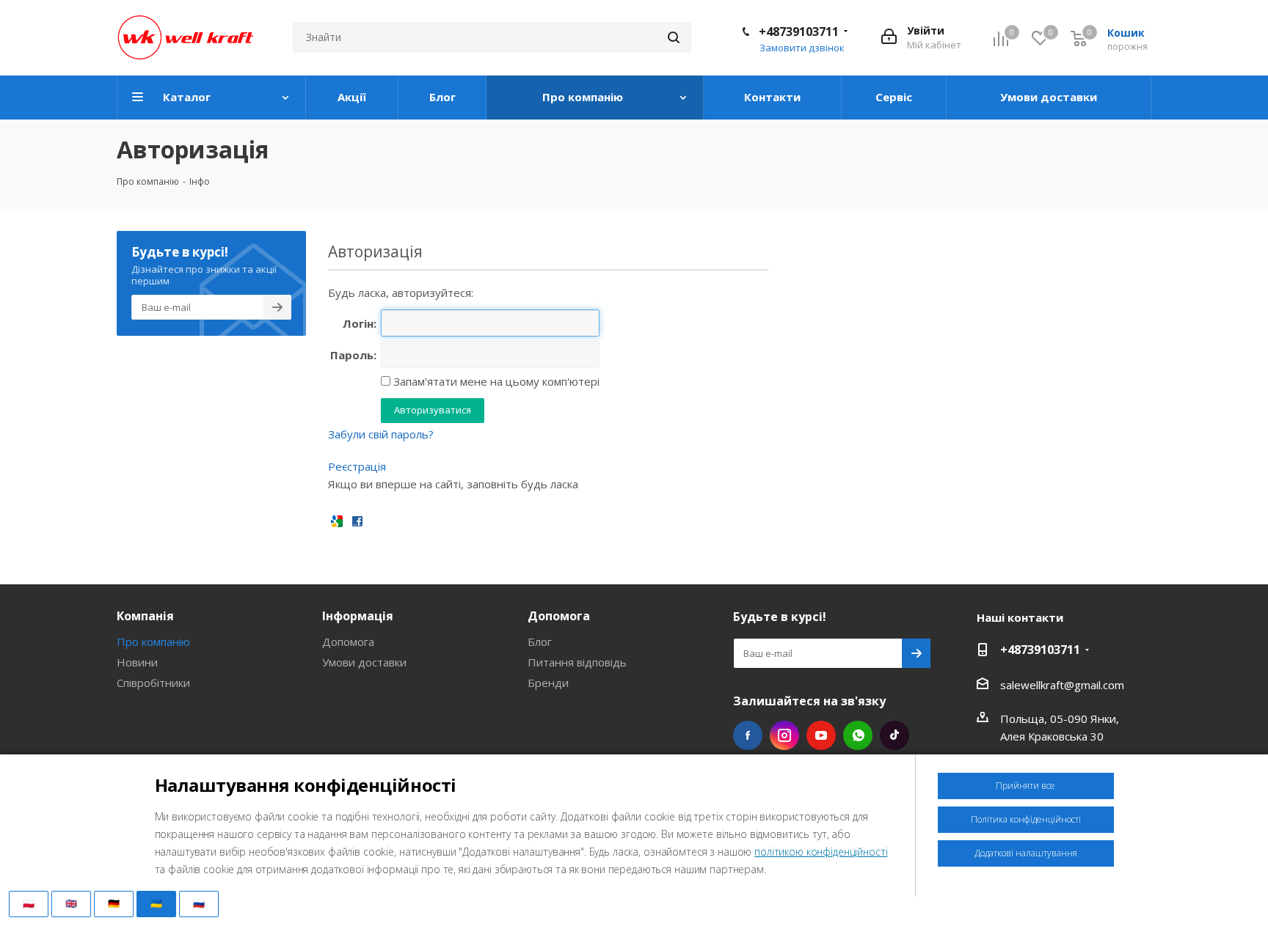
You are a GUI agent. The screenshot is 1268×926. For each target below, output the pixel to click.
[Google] (337, 520)
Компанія (145, 616)
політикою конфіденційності (820, 852)
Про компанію (153, 641)
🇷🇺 (199, 903)
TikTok (894, 735)
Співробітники (153, 682)
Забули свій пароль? (381, 434)
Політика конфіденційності (1026, 819)
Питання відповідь (577, 662)
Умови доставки (364, 662)
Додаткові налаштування (1025, 853)
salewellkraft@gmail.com (1062, 684)
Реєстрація (357, 466)
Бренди (548, 682)
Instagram (784, 735)
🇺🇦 (156, 903)
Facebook (747, 735)
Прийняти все (1025, 785)
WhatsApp (857, 735)
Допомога (348, 641)
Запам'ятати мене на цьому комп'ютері (495, 381)
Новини (137, 662)
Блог (540, 641)
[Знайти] (673, 37)
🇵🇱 (28, 903)
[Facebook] (357, 520)
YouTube (821, 735)
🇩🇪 (114, 903)
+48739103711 (799, 31)
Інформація (357, 616)
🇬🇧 (71, 903)
